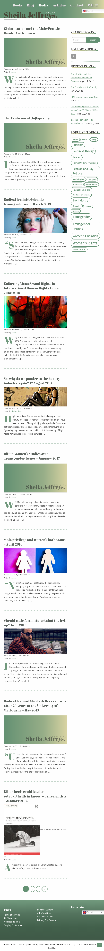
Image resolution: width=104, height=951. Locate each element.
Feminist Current (12, 914)
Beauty (75, 139)
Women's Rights (85, 243)
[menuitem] (18, 5)
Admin (14, 72)
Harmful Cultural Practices (84, 162)
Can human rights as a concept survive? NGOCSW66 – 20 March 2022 (85, 110)
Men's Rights (78, 179)
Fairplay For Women (13, 925)
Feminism (78, 144)
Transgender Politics (81, 226)
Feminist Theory (83, 151)
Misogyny (92, 179)
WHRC (93, 5)
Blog (30, 5)
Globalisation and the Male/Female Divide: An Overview (81, 78)
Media (43, 5)
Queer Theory (91, 184)
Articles (59, 5)
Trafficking (76, 211)
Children (84, 139)
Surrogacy (88, 206)
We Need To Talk (12, 921)
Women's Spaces (79, 249)
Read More (52, 948)
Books (18, 5)
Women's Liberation (85, 236)
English (89, 11)
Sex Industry (80, 200)
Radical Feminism (81, 189)
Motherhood (77, 184)
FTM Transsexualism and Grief (84, 97)
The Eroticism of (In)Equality (84, 87)
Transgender (81, 216)
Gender (76, 157)
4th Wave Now (10, 918)
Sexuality (77, 206)
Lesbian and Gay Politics (83, 171)
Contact (76, 5)
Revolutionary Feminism (81, 195)
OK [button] (100, 945)
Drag (94, 139)
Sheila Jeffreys (17, 411)
